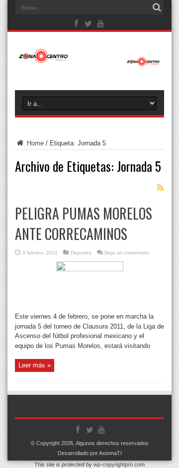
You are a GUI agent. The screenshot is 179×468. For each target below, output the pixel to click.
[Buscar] (156, 7)
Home (34, 143)
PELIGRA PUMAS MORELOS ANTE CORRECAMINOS (83, 223)
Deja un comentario (126, 252)
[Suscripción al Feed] (160, 188)
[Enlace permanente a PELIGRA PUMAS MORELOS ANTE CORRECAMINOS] (89, 269)
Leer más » (34, 365)
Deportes (81, 252)
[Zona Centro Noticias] (89, 61)
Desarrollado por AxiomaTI (90, 453)
